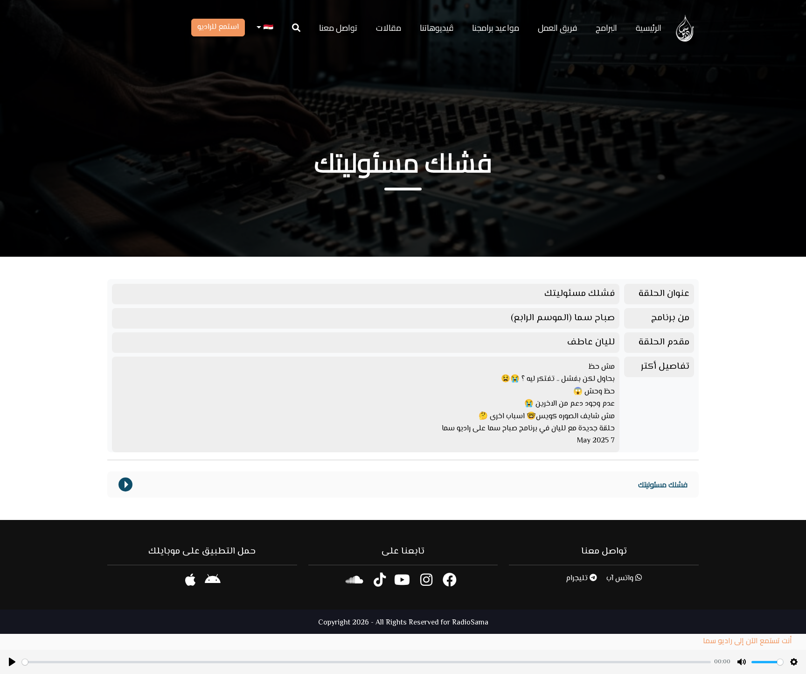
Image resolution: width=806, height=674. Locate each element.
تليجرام (578, 578)
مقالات (388, 27)
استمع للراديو (218, 27)
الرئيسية (648, 27)
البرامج (606, 27)
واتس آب (620, 578)
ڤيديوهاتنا (436, 27)
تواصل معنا (338, 27)
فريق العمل (557, 27)
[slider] (366, 662)
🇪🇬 (267, 27)
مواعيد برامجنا (495, 27)
